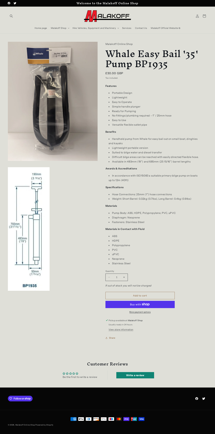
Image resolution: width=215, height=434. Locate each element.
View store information (121, 329)
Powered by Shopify (44, 425)
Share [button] (112, 337)
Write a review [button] (135, 375)
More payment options (140, 312)
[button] (11, 16)
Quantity (109, 271)
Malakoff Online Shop (25, 425)
